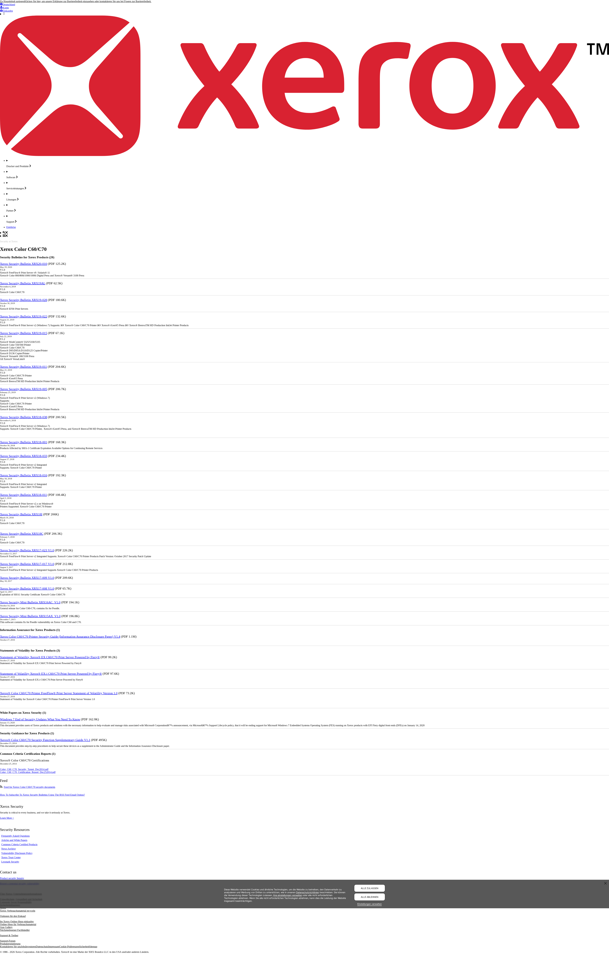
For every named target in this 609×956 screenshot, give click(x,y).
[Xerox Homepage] (304, 155)
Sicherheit (84, 946)
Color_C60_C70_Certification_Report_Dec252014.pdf (28, 772)
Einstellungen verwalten (369, 904)
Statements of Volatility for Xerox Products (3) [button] (30, 650)
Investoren (30, 946)
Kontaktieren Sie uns (10, 946)
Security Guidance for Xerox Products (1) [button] (27, 733)
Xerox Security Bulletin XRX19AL (22, 283)
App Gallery (6, 927)
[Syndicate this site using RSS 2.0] (1, 787)
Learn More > (7, 818)
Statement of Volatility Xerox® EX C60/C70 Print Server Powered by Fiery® (50, 657)
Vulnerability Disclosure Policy (17, 853)
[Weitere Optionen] (304, 14)
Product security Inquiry (12, 878)
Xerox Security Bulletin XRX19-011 (23, 366)
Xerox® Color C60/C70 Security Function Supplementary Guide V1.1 (45, 740)
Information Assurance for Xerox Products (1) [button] (30, 630)
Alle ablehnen (369, 897)
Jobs (23, 946)
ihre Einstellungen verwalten (287, 895)
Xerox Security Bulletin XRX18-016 (23, 475)
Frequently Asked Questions (15, 836)
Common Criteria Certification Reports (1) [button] (27, 753)
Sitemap (93, 946)
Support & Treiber (9, 935)
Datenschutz (42, 946)
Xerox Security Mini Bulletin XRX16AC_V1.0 (30, 602)
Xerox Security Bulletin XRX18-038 (23, 417)
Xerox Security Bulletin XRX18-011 (23, 494)
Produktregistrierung (10, 943)
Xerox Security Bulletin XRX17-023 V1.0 (27, 550)
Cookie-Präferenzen (69, 946)
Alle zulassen (369, 888)
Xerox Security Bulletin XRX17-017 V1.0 (27, 564)
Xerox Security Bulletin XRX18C (21, 533)
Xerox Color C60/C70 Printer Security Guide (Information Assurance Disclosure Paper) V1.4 (60, 636)
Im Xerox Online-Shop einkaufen (17, 921)
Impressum (53, 946)
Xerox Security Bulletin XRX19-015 (23, 333)
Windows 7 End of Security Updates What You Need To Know (40, 719)
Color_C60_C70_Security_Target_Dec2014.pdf (24, 769)
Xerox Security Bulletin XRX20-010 (23, 263)
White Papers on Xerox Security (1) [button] (23, 712)
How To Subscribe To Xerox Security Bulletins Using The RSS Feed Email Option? (42, 794)
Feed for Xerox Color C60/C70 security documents (29, 787)
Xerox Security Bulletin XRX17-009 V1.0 (27, 577)
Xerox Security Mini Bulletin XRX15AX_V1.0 (30, 616)
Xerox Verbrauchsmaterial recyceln (17, 910)
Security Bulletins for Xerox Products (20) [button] (27, 257)
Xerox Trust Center (11, 857)
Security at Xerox (9, 241)
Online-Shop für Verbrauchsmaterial (18, 924)
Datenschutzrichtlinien (307, 892)
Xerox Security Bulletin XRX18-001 (23, 442)
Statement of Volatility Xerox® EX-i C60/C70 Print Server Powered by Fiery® (51, 673)
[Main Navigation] (304, 236)
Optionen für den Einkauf (13, 916)
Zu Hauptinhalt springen (12, 1)
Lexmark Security (10, 861)
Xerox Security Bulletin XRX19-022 (23, 316)
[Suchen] (304, 232)
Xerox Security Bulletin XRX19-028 (23, 300)
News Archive (8, 848)
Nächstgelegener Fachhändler (15, 930)
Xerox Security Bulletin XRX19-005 (23, 389)
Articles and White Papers (14, 840)
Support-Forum (7, 941)
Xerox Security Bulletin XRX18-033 (23, 456)
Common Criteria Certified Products (19, 844)
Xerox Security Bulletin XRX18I (21, 514)
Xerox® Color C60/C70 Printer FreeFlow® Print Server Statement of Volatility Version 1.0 (59, 693)
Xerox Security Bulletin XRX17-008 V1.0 (27, 588)
